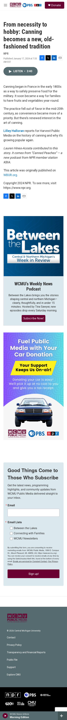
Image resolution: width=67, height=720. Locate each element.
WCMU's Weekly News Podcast (33, 286)
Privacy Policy (14, 645)
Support (11, 667)
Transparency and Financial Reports (26, 652)
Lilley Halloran (13, 131)
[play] (5, 715)
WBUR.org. (10, 175)
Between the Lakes (25, 528)
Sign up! (34, 574)
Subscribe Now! (33, 318)
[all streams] (62, 715)
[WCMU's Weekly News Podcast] (33, 246)
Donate (56, 5)
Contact (11, 637)
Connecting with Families (29, 533)
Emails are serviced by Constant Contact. (30, 561)
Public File (12, 660)
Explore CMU (14, 674)
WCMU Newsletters (26, 538)
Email (11, 505)
